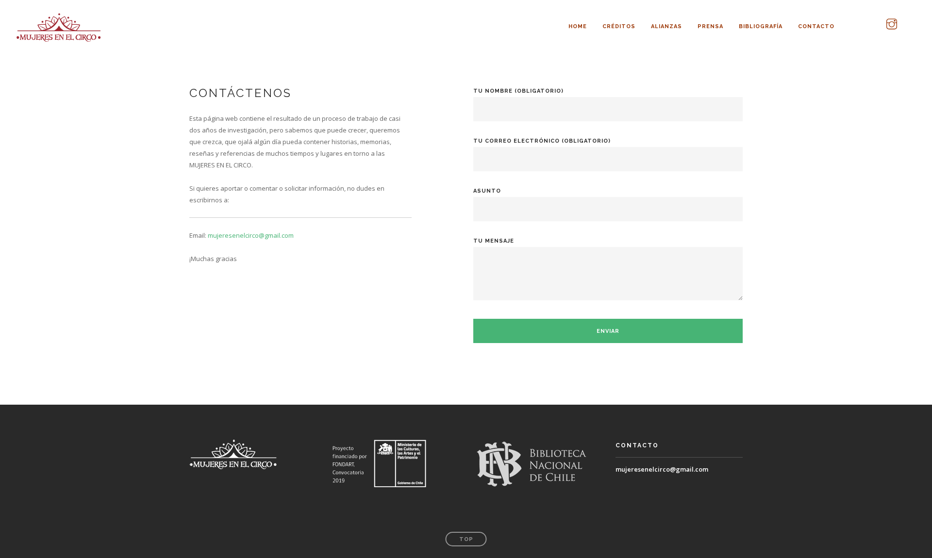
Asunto (487, 191)
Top (466, 539)
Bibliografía (760, 25)
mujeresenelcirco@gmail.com (663, 469)
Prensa (710, 25)
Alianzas (666, 25)
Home (577, 25)
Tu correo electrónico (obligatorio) (542, 141)
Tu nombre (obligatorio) (518, 91)
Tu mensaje (493, 241)
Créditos (618, 25)
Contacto (816, 25)
